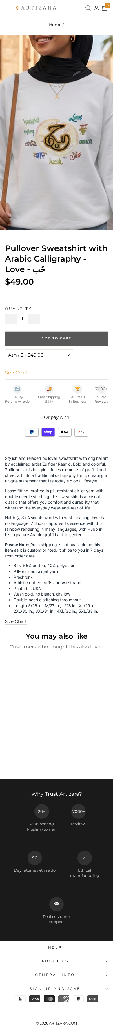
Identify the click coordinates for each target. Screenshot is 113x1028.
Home (55, 24)
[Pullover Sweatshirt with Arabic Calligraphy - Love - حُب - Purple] (31, 763)
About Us (54, 961)
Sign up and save (55, 989)
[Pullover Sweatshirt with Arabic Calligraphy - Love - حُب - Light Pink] (24, 763)
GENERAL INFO (55, 975)
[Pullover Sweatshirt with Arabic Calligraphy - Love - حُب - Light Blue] (18, 763)
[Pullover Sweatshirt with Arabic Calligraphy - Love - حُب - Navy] (31, 758)
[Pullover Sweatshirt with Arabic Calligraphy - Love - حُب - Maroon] (38, 758)
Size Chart (16, 621)
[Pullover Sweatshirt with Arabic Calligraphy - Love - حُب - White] (11, 758)
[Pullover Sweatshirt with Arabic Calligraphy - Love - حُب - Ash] (24, 758)
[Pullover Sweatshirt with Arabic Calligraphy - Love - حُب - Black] (18, 758)
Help (55, 947)
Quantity (18, 309)
